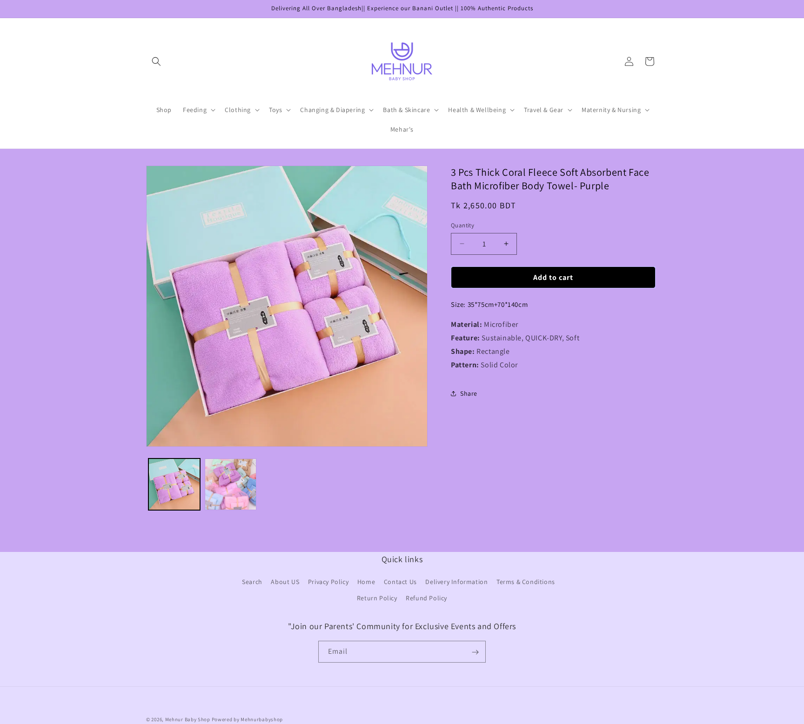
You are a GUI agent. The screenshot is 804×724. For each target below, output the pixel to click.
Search (252, 582)
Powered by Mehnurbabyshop (247, 719)
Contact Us (400, 582)
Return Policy (377, 598)
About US (285, 582)
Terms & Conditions (525, 582)
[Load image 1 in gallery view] (174, 484)
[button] (156, 61)
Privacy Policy (328, 582)
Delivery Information (456, 582)
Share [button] (468, 393)
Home (366, 582)
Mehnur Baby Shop (187, 719)
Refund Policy (426, 598)
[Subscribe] (475, 652)
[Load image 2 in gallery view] (230, 484)
